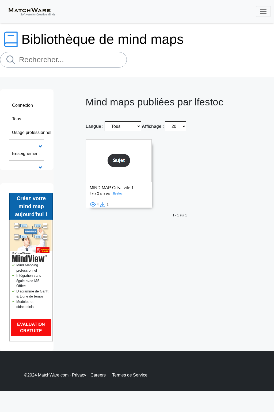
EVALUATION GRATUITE (31, 327)
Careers (98, 375)
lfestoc (118, 193)
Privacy (79, 375)
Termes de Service (129, 375)
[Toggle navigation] (263, 11)
